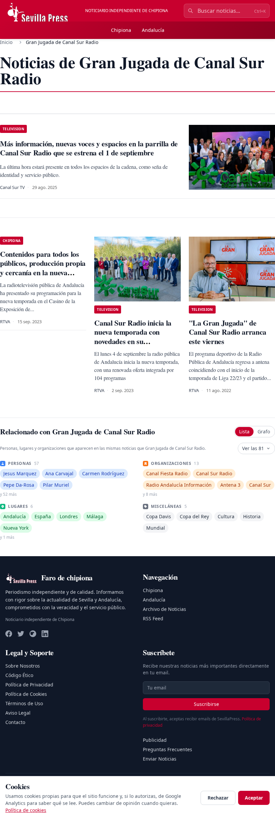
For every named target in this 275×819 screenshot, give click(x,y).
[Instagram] (33, 633)
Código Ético (19, 675)
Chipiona (121, 30)
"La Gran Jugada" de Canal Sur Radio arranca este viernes (227, 332)
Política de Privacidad (29, 684)
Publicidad (155, 740)
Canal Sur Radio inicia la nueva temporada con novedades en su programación (132, 336)
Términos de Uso (24, 703)
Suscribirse (206, 704)
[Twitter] (20, 633)
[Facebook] (8, 633)
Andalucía (153, 30)
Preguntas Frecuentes (167, 749)
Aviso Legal (18, 713)
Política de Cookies (26, 694)
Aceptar (254, 797)
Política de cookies (25, 810)
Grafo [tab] (264, 431)
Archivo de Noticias (164, 609)
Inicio (6, 42)
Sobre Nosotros (22, 666)
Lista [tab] (244, 431)
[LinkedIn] (45, 633)
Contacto (15, 722)
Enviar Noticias (159, 759)
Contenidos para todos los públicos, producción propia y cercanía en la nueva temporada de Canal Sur (43, 267)
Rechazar (218, 797)
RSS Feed (153, 618)
